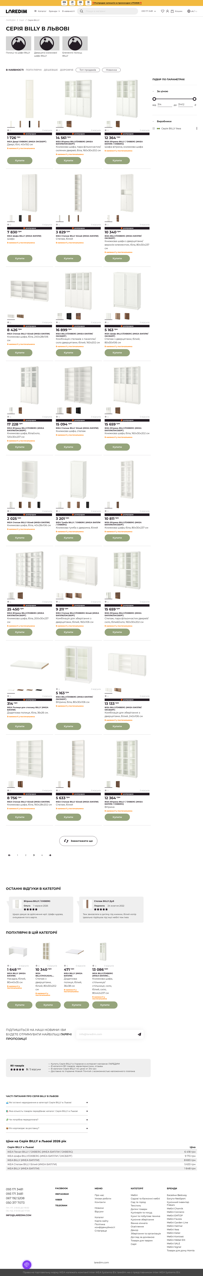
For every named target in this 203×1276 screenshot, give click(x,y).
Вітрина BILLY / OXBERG (37, 901)
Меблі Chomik (175, 1208)
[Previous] (9, 855)
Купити (19, 160)
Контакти (100, 1202)
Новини (99, 1208)
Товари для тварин (142, 1240)
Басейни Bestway (177, 1195)
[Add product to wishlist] (50, 81)
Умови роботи (103, 1198)
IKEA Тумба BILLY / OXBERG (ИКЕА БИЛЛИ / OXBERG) (78, 523)
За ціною (162, 91)
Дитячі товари (139, 1209)
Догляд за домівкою (142, 1237)
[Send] (139, 1034)
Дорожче (66, 69)
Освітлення (137, 1226)
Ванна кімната (139, 1223)
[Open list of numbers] (155, 11)
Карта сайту (101, 1220)
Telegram (61, 1205)
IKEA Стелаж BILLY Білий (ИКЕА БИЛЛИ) (77, 236)
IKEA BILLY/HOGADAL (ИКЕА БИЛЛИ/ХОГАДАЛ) (44, 974)
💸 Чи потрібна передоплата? (22, 1119)
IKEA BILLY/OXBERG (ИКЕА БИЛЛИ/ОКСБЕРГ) (123, 237)
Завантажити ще (82, 841)
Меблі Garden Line (177, 1222)
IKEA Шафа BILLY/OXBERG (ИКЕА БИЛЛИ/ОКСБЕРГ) (126, 335)
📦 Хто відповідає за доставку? (22, 1128)
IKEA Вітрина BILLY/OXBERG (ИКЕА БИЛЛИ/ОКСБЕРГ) (74, 142)
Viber (58, 1199)
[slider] (154, 99)
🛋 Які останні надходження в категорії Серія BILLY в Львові (38, 1102)
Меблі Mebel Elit (176, 1239)
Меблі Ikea (173, 1229)
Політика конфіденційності (105, 1226)
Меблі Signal (174, 1246)
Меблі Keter (173, 1233)
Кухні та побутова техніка (145, 1216)
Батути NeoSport (176, 1198)
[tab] (47, 1102)
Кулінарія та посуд (141, 1212)
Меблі (134, 1195)
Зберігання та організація (146, 1233)
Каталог (42, 11)
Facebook (61, 1188)
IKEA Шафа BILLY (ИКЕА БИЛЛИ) (24, 236)
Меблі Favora (174, 1219)
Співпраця (101, 1230)
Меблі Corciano (175, 1212)
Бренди (53, 11)
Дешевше (51, 69)
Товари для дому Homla (181, 1250)
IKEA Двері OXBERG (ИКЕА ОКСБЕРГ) (26, 141)
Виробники (164, 121)
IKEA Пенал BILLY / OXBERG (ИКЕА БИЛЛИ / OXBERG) (40, 1151)
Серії (21, 20)
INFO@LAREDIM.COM (18, 1215)
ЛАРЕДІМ (11, 20)
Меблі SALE (173, 1243)
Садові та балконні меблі (145, 1198)
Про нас (99, 1195)
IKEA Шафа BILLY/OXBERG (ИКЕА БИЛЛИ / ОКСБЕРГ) (39, 1156)
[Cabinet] (167, 11)
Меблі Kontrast (175, 1236)
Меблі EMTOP (175, 1215)
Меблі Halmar (175, 1226)
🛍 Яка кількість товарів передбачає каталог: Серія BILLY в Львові (42, 1111)
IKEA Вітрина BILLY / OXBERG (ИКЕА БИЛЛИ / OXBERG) (124, 142)
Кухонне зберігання (142, 1219)
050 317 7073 (15, 1202)
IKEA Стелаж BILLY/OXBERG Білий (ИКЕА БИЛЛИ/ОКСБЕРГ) (77, 614)
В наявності (68, 11)
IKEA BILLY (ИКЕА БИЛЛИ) (16, 974)
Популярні (34, 69)
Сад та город (138, 1202)
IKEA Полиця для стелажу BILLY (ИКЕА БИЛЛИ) (27, 708)
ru (196, 11)
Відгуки (99, 1211)
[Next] (50, 855)
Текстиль (136, 1205)
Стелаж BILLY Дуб (104, 901)
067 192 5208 (15, 1198)
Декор (134, 1230)
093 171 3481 (147, 11)
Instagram (62, 1194)
